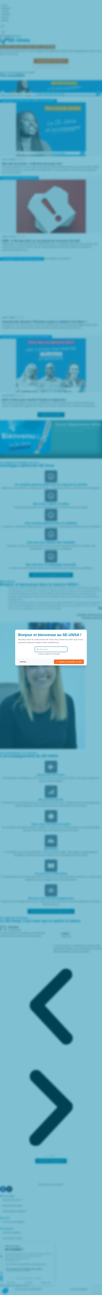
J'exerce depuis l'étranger (49, 654)
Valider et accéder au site (70, 662)
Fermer (23, 662)
